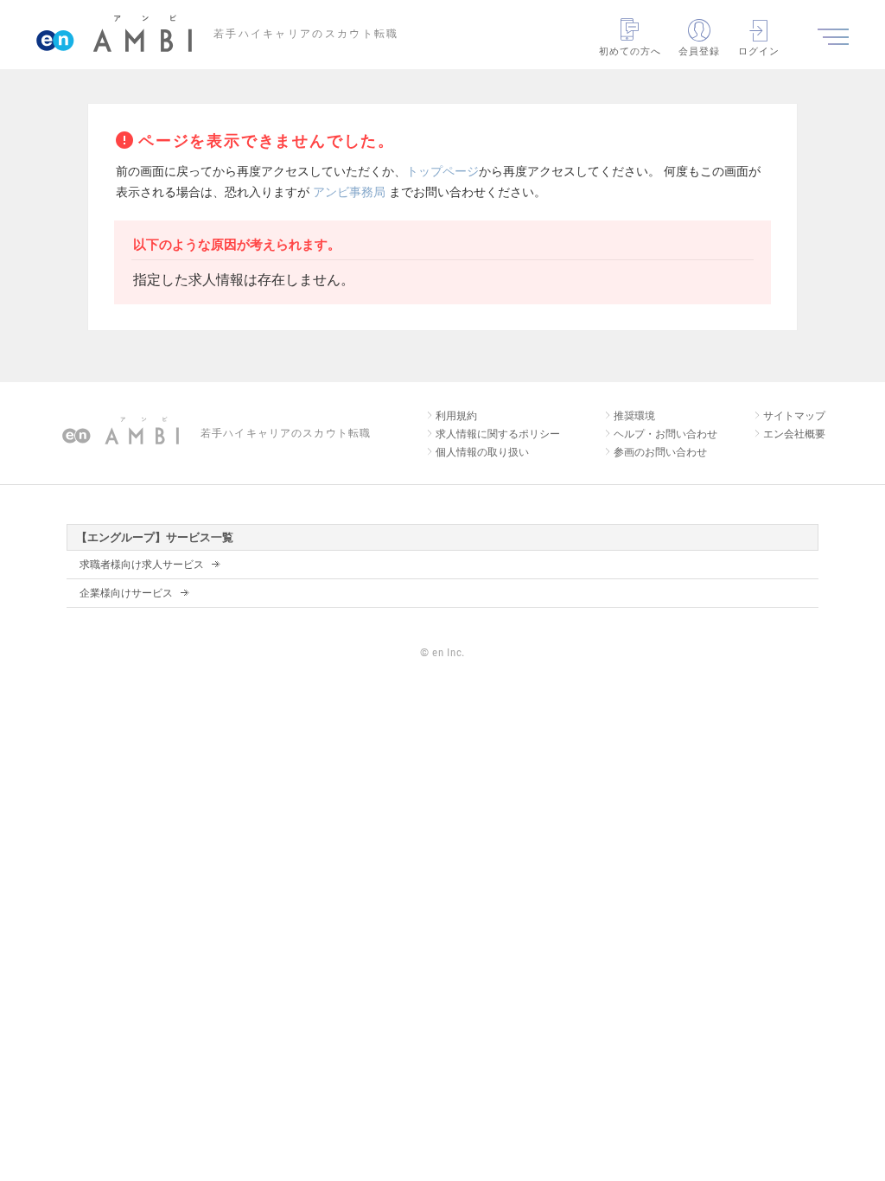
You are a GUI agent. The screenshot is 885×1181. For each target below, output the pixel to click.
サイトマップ (794, 416)
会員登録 (699, 51)
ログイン (759, 51)
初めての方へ (630, 51)
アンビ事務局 (349, 192)
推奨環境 (634, 416)
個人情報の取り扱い (482, 452)
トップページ (442, 171)
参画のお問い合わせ (660, 452)
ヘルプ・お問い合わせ (665, 434)
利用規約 (456, 416)
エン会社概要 (794, 434)
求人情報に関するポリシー (498, 434)
